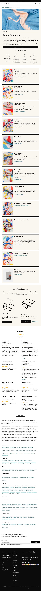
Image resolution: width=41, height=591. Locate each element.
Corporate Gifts (15, 578)
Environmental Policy (4, 570)
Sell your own (15, 553)
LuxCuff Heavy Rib (5, 455)
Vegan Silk (21, 460)
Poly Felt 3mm (34, 492)
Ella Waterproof (19, 470)
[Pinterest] (30, 559)
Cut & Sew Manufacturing (15, 571)
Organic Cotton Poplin (14, 477)
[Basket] (40, 4)
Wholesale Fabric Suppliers (15, 582)
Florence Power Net (20, 524)
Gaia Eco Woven (4, 463)
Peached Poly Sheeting (22, 463)
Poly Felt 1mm (29, 492)
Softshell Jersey (24, 487)
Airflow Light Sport (31, 517)
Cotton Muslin (4, 480)
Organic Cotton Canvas (28, 460)
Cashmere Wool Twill (15, 493)
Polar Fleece (8, 450)
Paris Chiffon (4, 504)
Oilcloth (28, 463)
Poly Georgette (22, 507)
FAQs (8, 555)
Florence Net (35, 507)
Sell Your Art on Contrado (15, 556)
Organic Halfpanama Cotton (24, 477)
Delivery (9, 557)
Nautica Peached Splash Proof (7, 507)
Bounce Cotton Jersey (5, 490)
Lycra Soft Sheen (30, 447)
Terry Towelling (26, 524)
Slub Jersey (4, 493)
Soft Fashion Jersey (12, 453)
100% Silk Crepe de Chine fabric (32, 504)
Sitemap (27, 588)
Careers (3, 559)
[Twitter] (26, 559)
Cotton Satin (32, 477)
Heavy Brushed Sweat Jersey (20, 450)
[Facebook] (23, 559)
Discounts (9, 560)
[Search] (35, 3)
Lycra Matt (18, 447)
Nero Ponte (33, 453)
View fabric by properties (21, 47)
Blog (3, 560)
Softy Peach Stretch (27, 453)
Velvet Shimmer (23, 492)
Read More (24, 358)
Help (8, 551)
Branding (14, 567)
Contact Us (9, 553)
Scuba (21, 517)
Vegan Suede (17, 460)
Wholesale (15, 565)
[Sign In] (38, 4)
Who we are (4, 553)
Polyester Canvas (26, 470)
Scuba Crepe (13, 450)
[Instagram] (28, 559)
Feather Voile (9, 504)
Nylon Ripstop (32, 470)
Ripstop (14, 507)
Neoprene (3, 450)
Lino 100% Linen (4, 460)
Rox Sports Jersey (5, 453)
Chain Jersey (18, 492)
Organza (19, 504)
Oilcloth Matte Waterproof (6, 470)
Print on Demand (14, 574)
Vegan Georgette (11, 460)
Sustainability (4, 555)
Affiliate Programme (15, 563)
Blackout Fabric (14, 470)
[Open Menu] (1, 3)
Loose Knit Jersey (5, 527)
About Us (4, 551)
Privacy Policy (3, 566)
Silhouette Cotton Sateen (6, 477)
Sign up (7, 321)
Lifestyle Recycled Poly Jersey (31, 450)
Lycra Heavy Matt (24, 447)
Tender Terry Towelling (5, 487)
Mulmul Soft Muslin (18, 487)
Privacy (22, 588)
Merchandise (15, 569)
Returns (9, 559)
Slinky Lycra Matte (13, 447)
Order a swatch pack (21, 50)
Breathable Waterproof (12, 524)
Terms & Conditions (4, 563)
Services (14, 551)
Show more (20, 415)
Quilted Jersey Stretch (5, 447)
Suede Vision (12, 487)
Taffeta (17, 507)
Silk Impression (14, 504)
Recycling (4, 557)
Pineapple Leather (33, 463)
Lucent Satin (24, 504)
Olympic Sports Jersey (19, 453)
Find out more (16, 321)
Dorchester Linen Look (29, 507)
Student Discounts (15, 559)
